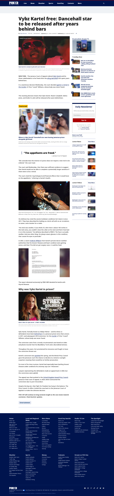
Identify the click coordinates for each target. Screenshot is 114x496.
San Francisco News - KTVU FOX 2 (31, 443)
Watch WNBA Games (80, 474)
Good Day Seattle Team (64, 422)
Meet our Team (13, 427)
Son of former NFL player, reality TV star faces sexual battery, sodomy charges (78, 160)
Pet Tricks (60, 426)
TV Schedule (12, 431)
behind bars (38, 334)
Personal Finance (46, 457)
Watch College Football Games (80, 459)
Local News (45, 420)
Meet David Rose (95, 424)
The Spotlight (95, 418)
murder (54, 336)
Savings (44, 464)
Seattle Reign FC (30, 466)
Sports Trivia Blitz (30, 476)
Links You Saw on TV (14, 429)
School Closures (62, 435)
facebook (91, 488)
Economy (44, 463)
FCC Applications (13, 448)
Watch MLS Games (79, 476)
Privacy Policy (85, 127)
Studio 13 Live (79, 418)
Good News (45, 443)
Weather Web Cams (14, 457)
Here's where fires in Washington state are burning (77, 167)
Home (11, 418)
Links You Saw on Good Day (64, 440)
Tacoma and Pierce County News (32, 428)
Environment (45, 441)
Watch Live (61, 420)
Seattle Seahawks (30, 457)
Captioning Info (13, 442)
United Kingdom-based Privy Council (55, 377)
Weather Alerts (13, 463)
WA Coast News (30, 440)
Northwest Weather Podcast (63, 463)
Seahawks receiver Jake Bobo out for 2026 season (79, 207)
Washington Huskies (31, 468)
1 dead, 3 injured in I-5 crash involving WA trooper (79, 145)
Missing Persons (95, 428)
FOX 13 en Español (46, 445)
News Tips (12, 420)
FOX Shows (12, 433)
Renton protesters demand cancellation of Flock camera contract (88, 70)
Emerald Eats (78, 426)
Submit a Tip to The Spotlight (96, 432)
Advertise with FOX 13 (14, 440)
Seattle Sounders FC (31, 461)
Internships (12, 437)
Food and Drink (46, 432)
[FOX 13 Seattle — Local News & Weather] (14, 3)
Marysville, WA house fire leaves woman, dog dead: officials (78, 153)
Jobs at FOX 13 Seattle (14, 435)
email (103, 488)
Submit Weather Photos (64, 433)
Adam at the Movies (63, 428)
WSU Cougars (29, 470)
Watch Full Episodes (96, 422)
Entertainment (37, 33)
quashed (37, 356)
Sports (28, 455)
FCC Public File (13, 444)
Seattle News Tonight (31, 422)
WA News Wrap (46, 422)
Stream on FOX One (81, 455)
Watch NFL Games (79, 457)
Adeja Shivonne (23, 33)
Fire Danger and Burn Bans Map (16, 471)
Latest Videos (77, 183)
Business (44, 461)
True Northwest (62, 432)
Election (44, 428)
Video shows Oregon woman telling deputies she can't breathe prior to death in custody (79, 174)
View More (91, 141)
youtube (85, 488)
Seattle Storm (29, 463)
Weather (12, 455)
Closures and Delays (14, 464)
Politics (43, 426)
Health (43, 437)
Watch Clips (77, 420)
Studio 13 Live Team (80, 422)
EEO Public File (13, 446)
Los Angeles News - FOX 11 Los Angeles (32, 446)
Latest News (76, 141)
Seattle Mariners (30, 459)
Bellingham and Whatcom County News (32, 438)
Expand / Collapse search (104, 3)
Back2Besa (61, 442)
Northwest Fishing (30, 479)
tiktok (94, 488)
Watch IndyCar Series (80, 466)
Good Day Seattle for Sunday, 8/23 (79, 214)
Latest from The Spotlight (97, 420)
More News (46, 418)
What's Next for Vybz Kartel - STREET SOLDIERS (32, 322)
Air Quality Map (13, 466)
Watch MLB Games (79, 462)
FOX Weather (12, 475)
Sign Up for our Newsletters (13, 425)
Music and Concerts (47, 433)
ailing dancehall (52, 78)
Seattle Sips (77, 428)
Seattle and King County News (32, 425)
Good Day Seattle (64, 418)
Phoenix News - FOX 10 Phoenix (31, 449)
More (79, 3)
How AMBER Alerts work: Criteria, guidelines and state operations (88, 94)
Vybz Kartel (57, 76)
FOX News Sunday (46, 447)
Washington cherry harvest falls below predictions (79, 200)
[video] (91, 187)
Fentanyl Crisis (94, 430)
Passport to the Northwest (81, 430)
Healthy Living (45, 439)
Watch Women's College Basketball (81, 471)
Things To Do (61, 430)
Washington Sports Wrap (32, 472)
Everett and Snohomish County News (31, 431)
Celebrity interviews (79, 432)
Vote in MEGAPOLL (63, 424)
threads (97, 488)
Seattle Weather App (14, 461)
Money (44, 455)
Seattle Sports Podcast (64, 460)
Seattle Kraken (29, 464)
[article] (44, 122)
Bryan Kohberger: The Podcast (63, 466)
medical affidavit (35, 241)
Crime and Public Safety (97, 426)
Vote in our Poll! (77, 135)
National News (45, 424)
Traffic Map (12, 459)
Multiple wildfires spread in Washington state (79, 193)
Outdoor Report (62, 437)
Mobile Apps (12, 422)
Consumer (44, 435)
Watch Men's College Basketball (80, 468)
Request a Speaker (14, 439)
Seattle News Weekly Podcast (63, 457)
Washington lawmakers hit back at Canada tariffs (78, 186)
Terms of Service (84, 129)
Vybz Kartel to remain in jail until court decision (32, 67)
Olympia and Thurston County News (31, 434)
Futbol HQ (28, 477)
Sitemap (44, 448)
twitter (100, 488)
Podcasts (61, 455)
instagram (88, 488)
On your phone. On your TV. (80, 39)
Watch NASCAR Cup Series (81, 464)
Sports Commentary (31, 474)
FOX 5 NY (30, 33)
